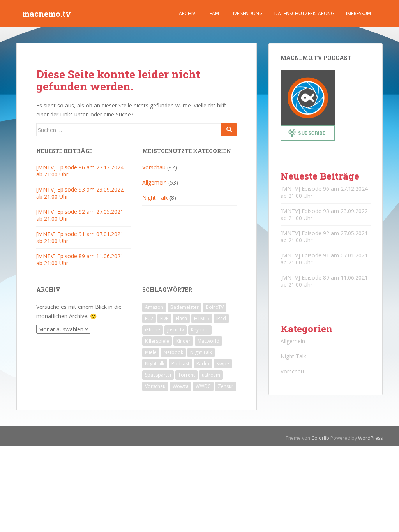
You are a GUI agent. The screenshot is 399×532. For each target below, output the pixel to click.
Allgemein (154, 182)
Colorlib (320, 438)
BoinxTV (215, 307)
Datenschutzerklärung (304, 13)
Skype (222, 363)
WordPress (370, 438)
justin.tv (175, 329)
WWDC (203, 386)
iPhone (152, 329)
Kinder (183, 341)
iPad (221, 318)
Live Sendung (247, 13)
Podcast (180, 363)
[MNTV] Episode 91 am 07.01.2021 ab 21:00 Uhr (80, 237)
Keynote (200, 329)
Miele (151, 352)
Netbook (173, 352)
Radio (202, 363)
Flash (181, 318)
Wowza (181, 386)
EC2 (149, 318)
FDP (164, 318)
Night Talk (155, 197)
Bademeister (184, 307)
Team (213, 13)
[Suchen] (229, 129)
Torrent (186, 375)
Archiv (187, 13)
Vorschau (154, 167)
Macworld (208, 341)
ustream (211, 375)
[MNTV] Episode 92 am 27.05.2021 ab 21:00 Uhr (80, 215)
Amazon (154, 307)
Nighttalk (154, 363)
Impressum (358, 13)
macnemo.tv (46, 14)
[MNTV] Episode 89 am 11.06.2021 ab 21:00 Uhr (80, 259)
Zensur (225, 386)
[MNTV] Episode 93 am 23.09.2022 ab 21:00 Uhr (80, 193)
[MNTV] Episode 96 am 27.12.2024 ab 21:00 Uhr (80, 171)
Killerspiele (157, 341)
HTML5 (201, 318)
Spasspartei (158, 375)
